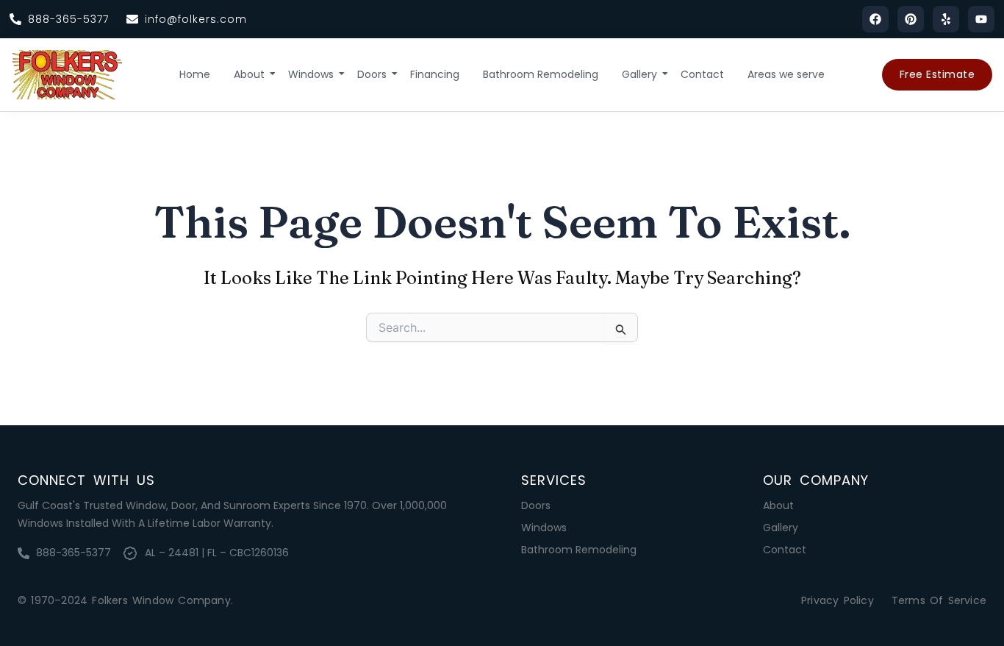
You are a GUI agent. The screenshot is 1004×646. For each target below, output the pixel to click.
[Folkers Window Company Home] (67, 74)
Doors (372, 74)
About (249, 74)
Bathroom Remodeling (540, 74)
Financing (434, 74)
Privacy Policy (837, 600)
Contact (702, 74)
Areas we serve (786, 74)
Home (194, 74)
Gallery (639, 74)
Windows (311, 74)
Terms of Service (939, 600)
